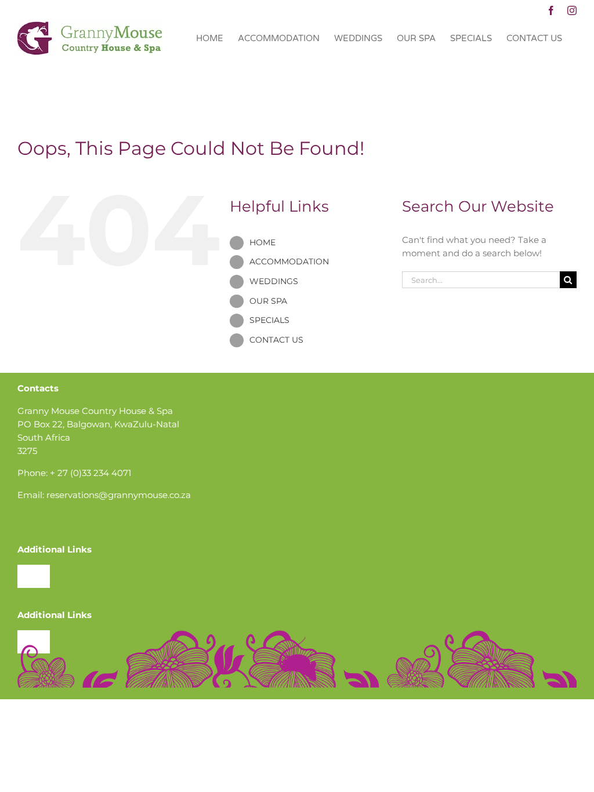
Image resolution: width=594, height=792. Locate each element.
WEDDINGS (273, 281)
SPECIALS (269, 320)
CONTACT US (276, 340)
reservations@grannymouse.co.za (118, 494)
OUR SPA (268, 301)
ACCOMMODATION (289, 261)
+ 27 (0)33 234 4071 (90, 472)
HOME (262, 242)
